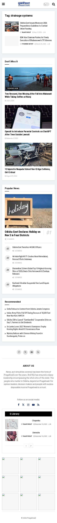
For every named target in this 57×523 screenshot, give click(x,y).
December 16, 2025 (41, 424)
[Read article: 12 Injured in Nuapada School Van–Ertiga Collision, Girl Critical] (28, 154)
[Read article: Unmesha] (12, 436)
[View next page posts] (31, 446)
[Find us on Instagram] (28, 405)
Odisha (10, 164)
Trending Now (12, 88)
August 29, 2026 (11, 176)
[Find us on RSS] (38, 352)
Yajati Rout (26, 32)
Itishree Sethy (27, 44)
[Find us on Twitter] (25, 352)
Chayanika (36, 420)
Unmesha (36, 432)
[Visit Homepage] (24, 4)
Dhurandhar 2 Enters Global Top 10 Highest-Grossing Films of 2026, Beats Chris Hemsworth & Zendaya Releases (31, 271)
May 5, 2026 (38, 32)
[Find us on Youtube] (31, 352)
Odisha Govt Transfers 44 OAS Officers (26, 247)
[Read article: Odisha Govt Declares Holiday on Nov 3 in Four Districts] (28, 211)
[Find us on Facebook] (19, 352)
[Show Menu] (3, 4)
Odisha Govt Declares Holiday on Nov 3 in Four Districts (22, 233)
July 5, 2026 (10, 100)
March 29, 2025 (41, 44)
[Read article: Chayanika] (12, 424)
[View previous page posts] (26, 446)
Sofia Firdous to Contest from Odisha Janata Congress (28, 309)
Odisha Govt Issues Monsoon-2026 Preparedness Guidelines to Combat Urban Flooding (33, 26)
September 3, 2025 (12, 138)
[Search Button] (53, 4)
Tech (9, 126)
